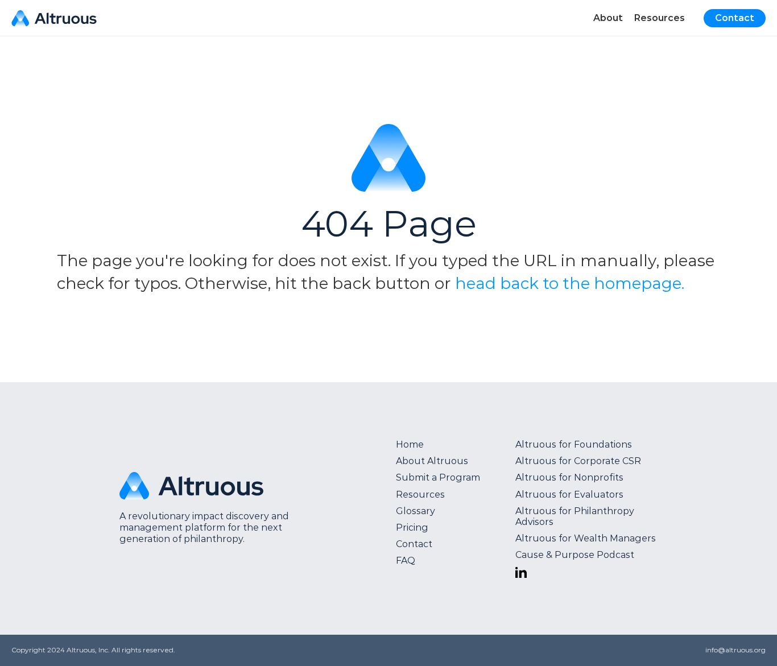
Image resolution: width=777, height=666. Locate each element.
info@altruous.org (735, 650)
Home (410, 444)
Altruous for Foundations (573, 444)
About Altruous (432, 461)
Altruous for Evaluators (569, 494)
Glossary (415, 511)
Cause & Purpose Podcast (574, 554)
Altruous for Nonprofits (569, 477)
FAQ (405, 560)
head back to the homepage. (569, 283)
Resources (420, 494)
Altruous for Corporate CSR (578, 461)
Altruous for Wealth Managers (585, 538)
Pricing (412, 527)
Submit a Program (438, 477)
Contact (414, 544)
